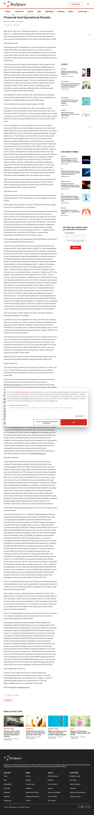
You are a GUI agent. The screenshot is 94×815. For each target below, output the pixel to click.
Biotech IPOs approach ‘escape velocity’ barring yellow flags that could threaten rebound (70, 172)
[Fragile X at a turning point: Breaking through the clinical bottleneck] (86, 72)
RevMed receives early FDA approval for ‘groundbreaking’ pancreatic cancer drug (35, 732)
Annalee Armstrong (30, 738)
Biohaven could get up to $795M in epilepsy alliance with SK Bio (80, 732)
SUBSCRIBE (75, 4)
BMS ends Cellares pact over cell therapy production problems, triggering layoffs (57, 732)
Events (30, 11)
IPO (62, 169)
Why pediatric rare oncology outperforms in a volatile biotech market (70, 212)
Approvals (29, 729)
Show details (79, 416)
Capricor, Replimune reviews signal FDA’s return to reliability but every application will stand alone (70, 198)
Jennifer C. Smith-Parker (67, 76)
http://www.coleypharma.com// (19, 687)
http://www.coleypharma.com (13, 384)
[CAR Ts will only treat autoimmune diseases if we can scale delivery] (86, 114)
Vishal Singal (64, 117)
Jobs (39, 11)
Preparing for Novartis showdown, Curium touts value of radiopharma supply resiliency (70, 185)
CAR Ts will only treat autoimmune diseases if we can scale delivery (70, 114)
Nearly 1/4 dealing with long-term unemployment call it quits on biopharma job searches (70, 85)
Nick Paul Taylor (65, 189)
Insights (64, 69)
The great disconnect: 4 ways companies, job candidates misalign (69, 101)
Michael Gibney (65, 163)
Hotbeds (61, 11)
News (7, 11)
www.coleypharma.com (38, 453)
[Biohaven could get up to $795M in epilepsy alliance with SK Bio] (80, 721)
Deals (72, 729)
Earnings (8, 700)
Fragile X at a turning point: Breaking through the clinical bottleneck (69, 73)
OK (74, 422)
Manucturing (65, 181)
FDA (62, 194)
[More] (11, 11)
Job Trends (65, 81)
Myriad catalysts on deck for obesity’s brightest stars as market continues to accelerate (70, 160)
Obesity (63, 156)
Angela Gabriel (64, 89)
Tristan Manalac (65, 203)
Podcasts (19, 11)
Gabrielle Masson (65, 176)
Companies (49, 11)
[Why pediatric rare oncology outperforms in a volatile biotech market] (86, 211)
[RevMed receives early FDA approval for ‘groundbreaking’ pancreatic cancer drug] (36, 721)
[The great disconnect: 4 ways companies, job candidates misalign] (86, 101)
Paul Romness (64, 215)
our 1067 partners (18, 392)
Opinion (63, 110)
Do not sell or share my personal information (46, 422)
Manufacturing (9, 729)
